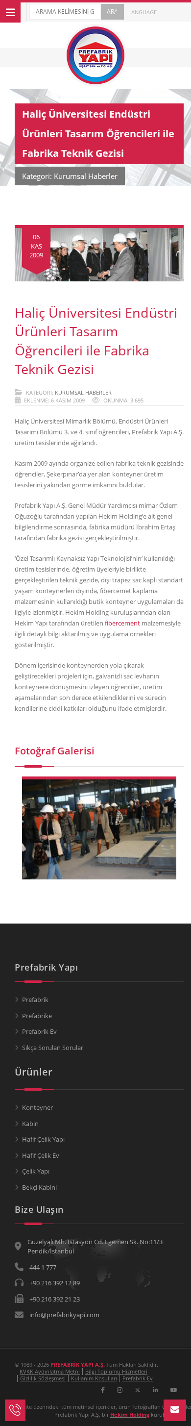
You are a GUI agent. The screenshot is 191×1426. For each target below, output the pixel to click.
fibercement (122, 623)
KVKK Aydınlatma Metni (50, 1371)
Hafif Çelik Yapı (43, 1139)
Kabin (30, 1123)
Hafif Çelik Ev (40, 1155)
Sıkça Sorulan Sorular (52, 1047)
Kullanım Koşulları (94, 1378)
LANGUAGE (142, 12)
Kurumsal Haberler (83, 392)
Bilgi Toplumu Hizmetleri (116, 1371)
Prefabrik (35, 999)
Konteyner (37, 1107)
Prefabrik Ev (39, 1031)
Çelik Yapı (35, 1171)
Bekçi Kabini (39, 1187)
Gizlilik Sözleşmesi (43, 1378)
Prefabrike (37, 1015)
